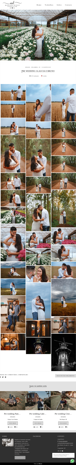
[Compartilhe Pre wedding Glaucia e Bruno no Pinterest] (5, 377)
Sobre (59, 5)
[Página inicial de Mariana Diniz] (12, 5)
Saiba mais (20, 457)
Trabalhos (49, 5)
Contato (68, 5)
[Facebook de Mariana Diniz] (58, 451)
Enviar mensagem (63, 441)
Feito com (38, 463)
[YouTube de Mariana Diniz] (62, 451)
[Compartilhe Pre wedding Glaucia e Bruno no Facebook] (0, 377)
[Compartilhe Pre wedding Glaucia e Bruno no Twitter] (2, 377)
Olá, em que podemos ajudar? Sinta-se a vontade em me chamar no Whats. (61, 455)
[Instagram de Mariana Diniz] (60, 451)
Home (39, 5)
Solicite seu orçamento (65, 375)
